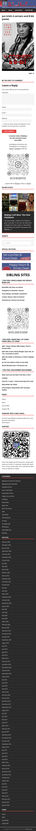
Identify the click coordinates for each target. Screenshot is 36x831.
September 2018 (6, 673)
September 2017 (6, 707)
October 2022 (6, 560)
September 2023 (6, 551)
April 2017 (4, 722)
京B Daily (4, 533)
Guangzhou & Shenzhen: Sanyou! (13, 290)
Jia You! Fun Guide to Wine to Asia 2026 (15, 362)
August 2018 (5, 677)
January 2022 (5, 576)
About (3, 10)
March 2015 (5, 796)
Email (4, 113)
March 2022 (5, 569)
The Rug (4, 521)
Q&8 (3, 511)
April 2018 (4, 689)
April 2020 (4, 618)
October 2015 (6, 778)
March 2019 (5, 658)
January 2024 (5, 548)
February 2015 (6, 799)
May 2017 (4, 719)
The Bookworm (6, 518)
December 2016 (6, 735)
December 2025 (6, 545)
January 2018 (5, 698)
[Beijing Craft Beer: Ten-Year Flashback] (18, 202)
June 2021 (4, 591)
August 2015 (5, 781)
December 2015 (6, 771)
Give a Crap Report (7, 490)
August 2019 (5, 643)
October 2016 (6, 741)
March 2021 (5, 594)
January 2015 (5, 802)
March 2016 (5, 762)
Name (4, 107)
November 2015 (6, 775)
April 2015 (4, 793)
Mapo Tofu (5, 505)
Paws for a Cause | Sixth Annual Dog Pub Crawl (17, 381)
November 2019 (6, 634)
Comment (5, 92)
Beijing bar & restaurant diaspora (11, 481)
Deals (10, 10)
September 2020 (6, 603)
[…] (11, 229)
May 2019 (4, 652)
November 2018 (6, 667)
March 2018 (5, 692)
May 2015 (4, 790)
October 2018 (6, 670)
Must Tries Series (7, 508)
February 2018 (6, 695)
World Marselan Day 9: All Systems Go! (14, 365)
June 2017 (4, 716)
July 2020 (4, 609)
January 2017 (5, 732)
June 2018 (4, 683)
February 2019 (6, 661)
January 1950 (5, 805)
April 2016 (4, 759)
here (3, 466)
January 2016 (5, 768)
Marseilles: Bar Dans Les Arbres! (12, 287)
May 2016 (4, 756)
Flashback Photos (7, 487)
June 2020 (4, 612)
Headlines (5, 499)
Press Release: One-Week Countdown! (14, 294)
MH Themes (29, 829)
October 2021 (6, 585)
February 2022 (6, 572)
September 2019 (6, 640)
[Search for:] (18, 243)
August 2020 (5, 606)
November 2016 (6, 738)
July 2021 (4, 588)
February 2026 (6, 542)
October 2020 (6, 600)
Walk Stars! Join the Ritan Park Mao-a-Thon (16, 375)
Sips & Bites (18, 10)
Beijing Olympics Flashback (9, 484)
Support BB (28, 10)
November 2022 (6, 557)
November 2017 (6, 704)
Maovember (27, 370)
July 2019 (4, 646)
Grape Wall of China (10, 341)
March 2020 (5, 621)
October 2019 (6, 637)
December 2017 (6, 701)
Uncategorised (6, 524)
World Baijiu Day (6, 530)
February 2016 (6, 765)
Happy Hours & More (8, 496)
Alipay (22, 183)
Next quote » (6, 422)
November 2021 (6, 582)
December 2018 (6, 664)
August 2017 (5, 710)
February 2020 (6, 624)
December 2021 (6, 579)
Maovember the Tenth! (9, 384)
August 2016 (5, 747)
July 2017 (4, 713)
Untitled (4, 378)
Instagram (23, 146)
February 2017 (6, 729)
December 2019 (6, 631)
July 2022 (4, 563)
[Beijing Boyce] (18, 7)
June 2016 (4, 753)
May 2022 (4, 566)
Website (4, 118)
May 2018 (4, 686)
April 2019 (4, 655)
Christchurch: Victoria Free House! (13, 300)
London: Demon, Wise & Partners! (13, 297)
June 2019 (4, 649)
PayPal (17, 469)
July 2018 (4, 680)
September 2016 (6, 744)
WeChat (10, 469)
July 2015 (4, 784)
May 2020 (4, 615)
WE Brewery (5, 527)
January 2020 (5, 627)
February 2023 (6, 554)
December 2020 (6, 597)
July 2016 (4, 750)
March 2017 (5, 726)
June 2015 (4, 787)
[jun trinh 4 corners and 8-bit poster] (18, 70)
